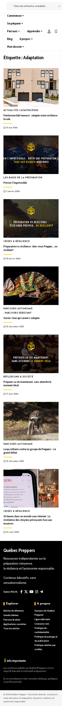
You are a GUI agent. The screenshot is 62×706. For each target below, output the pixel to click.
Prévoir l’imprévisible (15, 182)
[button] (49, 31)
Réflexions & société (18, 377)
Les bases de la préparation (22, 178)
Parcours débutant (18, 313)
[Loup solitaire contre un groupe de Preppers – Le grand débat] (31, 421)
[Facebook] (21, 592)
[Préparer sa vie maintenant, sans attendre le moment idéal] (31, 354)
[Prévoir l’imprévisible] (31, 154)
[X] (26, 592)
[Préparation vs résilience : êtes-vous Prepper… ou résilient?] (31, 218)
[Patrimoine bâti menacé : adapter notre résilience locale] (31, 87)
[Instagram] (36, 592)
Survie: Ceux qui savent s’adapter (21, 318)
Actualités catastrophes (20, 110)
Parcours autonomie (18, 309)
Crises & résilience (16, 241)
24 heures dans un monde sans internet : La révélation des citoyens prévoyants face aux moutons (27, 520)
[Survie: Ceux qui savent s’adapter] (31, 285)
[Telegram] (41, 592)
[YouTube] (31, 592)
